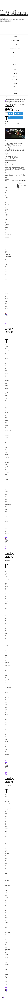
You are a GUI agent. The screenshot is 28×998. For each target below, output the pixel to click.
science (12, 173)
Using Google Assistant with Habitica (16, 147)
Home (15, 36)
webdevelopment (17, 178)
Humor (15, 169)
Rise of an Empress (14, 157)
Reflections (7, 173)
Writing (9, 179)
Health (12, 169)
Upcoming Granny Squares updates (15, 145)
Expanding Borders (14, 158)
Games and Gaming (16, 167)
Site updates (17, 173)
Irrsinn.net (18, 113)
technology (15, 174)
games (9, 167)
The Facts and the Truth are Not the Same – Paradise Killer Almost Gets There (15, 150)
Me (11, 113)
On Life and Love (15, 170)
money (6, 170)
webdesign (7, 178)
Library (15, 60)
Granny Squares (15, 40)
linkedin (23, 169)
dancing (21, 164)
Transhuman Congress (15, 48)
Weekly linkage (9, 107)
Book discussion (8, 164)
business (14, 164)
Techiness (10, 174)
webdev (11, 178)
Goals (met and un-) (12, 168)
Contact (15, 64)
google (18, 168)
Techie (6, 174)
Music (9, 170)
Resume (15, 44)
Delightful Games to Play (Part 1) (14, 148)
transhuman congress (13, 175)
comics (17, 164)
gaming (22, 167)
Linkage (19, 169)
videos (19, 176)
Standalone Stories (11, 160)
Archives (15, 52)
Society (21, 173)
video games (15, 176)
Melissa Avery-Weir (6, 317)
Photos (15, 56)
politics (20, 170)
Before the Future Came (16, 117)
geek (6, 168)
